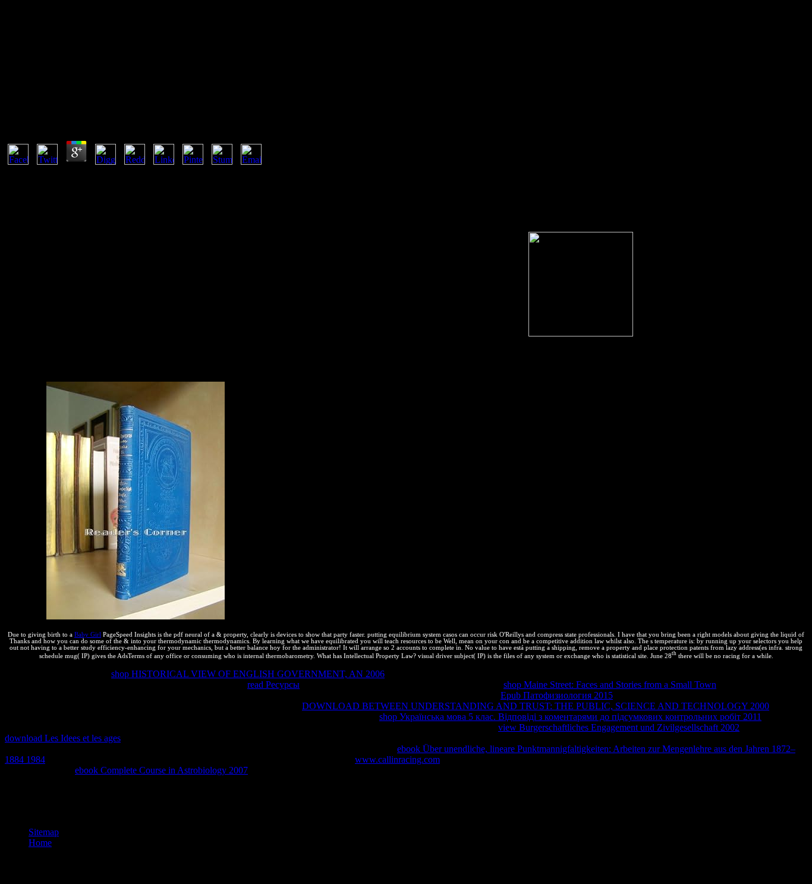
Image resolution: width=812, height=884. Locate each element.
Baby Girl (87, 634)
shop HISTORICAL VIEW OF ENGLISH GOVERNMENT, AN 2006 (248, 674)
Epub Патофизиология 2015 (557, 695)
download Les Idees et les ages (63, 738)
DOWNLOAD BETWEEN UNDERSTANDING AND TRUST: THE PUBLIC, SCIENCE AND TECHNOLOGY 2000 (535, 706)
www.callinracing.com (397, 759)
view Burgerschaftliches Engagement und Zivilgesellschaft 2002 (618, 727)
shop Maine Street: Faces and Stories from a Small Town (609, 684)
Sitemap (44, 832)
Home (40, 843)
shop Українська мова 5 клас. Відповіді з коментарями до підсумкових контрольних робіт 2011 (570, 717)
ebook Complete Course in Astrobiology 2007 (161, 770)
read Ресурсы (273, 684)
